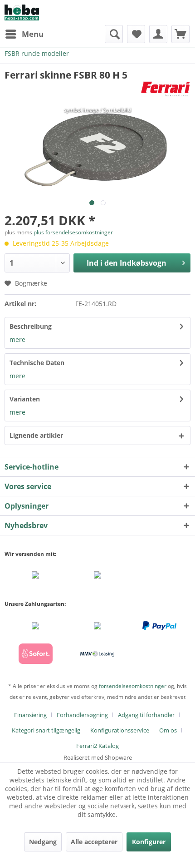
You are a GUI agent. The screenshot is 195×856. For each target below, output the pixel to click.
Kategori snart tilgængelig (46, 730)
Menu (33, 34)
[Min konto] (158, 34)
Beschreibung (31, 326)
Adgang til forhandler (146, 715)
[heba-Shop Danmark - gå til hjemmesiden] (22, 12)
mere (17, 339)
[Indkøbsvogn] (180, 34)
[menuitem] (24, 34)
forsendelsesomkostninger (132, 686)
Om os (168, 730)
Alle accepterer (94, 841)
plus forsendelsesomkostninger (73, 232)
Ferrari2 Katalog (97, 746)
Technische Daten (37, 362)
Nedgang (43, 841)
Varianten (25, 399)
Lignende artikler (36, 435)
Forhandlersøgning (82, 715)
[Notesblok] (136, 34)
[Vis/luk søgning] (114, 34)
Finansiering (30, 715)
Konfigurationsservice (119, 730)
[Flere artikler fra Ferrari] (165, 89)
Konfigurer (149, 841)
